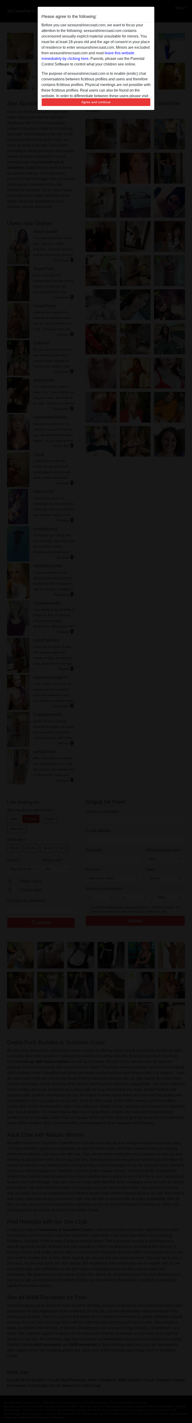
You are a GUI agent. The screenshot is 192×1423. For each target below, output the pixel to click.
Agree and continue (96, 102)
